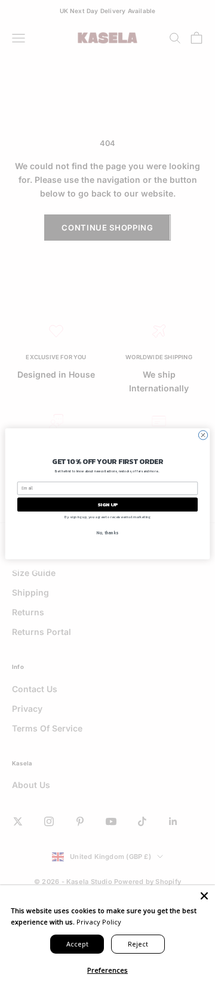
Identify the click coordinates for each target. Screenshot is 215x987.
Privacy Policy (98, 921)
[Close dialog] (202, 434)
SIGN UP (107, 504)
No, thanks (107, 532)
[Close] (204, 896)
